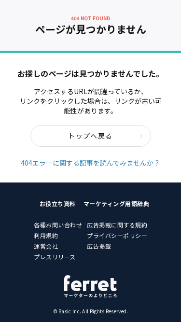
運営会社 (46, 246)
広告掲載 (99, 246)
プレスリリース (55, 256)
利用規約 (46, 235)
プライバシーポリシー (117, 235)
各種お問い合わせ (58, 225)
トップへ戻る (90, 135)
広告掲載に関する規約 (117, 225)
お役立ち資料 (58, 203)
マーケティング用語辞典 (117, 203)
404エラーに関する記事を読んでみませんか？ (90, 163)
